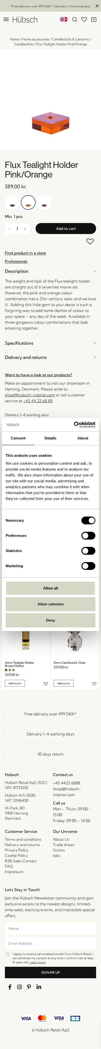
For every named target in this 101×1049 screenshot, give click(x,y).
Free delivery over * (50, 713)
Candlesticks (24, 44)
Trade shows (63, 844)
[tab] (50, 271)
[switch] (88, 536)
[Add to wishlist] (90, 242)
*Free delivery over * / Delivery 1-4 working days (50, 6)
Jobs (56, 855)
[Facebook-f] (10, 987)
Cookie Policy (16, 855)
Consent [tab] (18, 438)
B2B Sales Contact (21, 861)
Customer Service (21, 831)
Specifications (19, 343)
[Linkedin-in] (39, 987)
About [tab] (82, 438)
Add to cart (66, 228)
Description (16, 271)
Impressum (14, 871)
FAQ (9, 866)
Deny (50, 620)
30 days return (50, 754)
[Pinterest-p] (29, 987)
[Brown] (6, 670)
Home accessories (36, 39)
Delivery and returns (26, 357)
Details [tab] (51, 438)
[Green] (10, 670)
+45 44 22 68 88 (37, 400)
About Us (61, 839)
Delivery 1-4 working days (50, 733)
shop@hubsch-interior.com (30, 394)
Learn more (38, 962)
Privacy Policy (16, 850)
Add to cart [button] (15, 683)
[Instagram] (20, 987)
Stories (59, 850)
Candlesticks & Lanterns (70, 39)
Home (14, 39)
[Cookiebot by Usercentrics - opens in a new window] (73, 425)
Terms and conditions (23, 839)
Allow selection (51, 604)
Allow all (50, 588)
